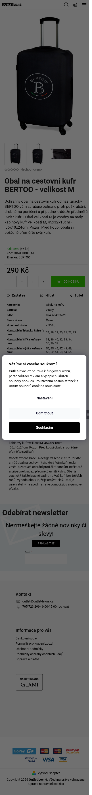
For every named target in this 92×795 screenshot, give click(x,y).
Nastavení (44, 398)
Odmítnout (44, 413)
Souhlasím (44, 427)
